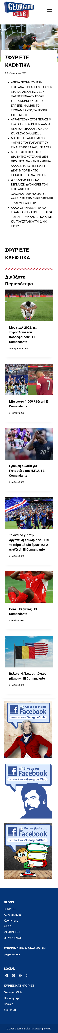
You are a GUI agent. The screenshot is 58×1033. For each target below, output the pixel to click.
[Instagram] (13, 975)
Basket (8, 1004)
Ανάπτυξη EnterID (41, 1028)
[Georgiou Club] (19, 9)
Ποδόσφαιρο (12, 998)
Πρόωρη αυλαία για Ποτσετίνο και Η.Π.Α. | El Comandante (27, 470)
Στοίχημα (10, 1009)
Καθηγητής (11, 920)
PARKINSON (12, 932)
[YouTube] (20, 975)
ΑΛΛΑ (8, 926)
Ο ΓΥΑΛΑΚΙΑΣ (13, 938)
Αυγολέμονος (13, 914)
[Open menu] (49, 9)
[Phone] (27, 975)
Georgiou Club (13, 992)
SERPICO (9, 909)
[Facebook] (7, 975)
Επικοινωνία (12, 955)
